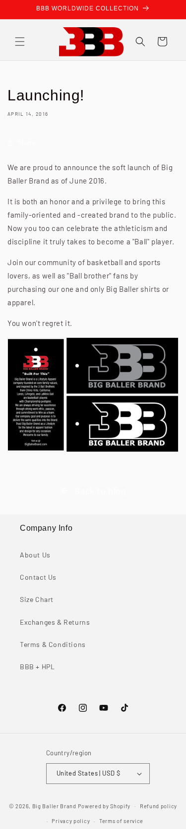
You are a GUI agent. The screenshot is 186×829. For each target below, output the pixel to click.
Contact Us (38, 577)
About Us (35, 555)
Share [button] (26, 142)
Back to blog (100, 490)
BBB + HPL (37, 666)
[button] (20, 41)
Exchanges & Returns (55, 622)
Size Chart (37, 599)
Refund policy (158, 806)
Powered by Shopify (104, 805)
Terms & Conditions (53, 644)
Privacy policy (71, 821)
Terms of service (121, 821)
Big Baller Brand (54, 805)
